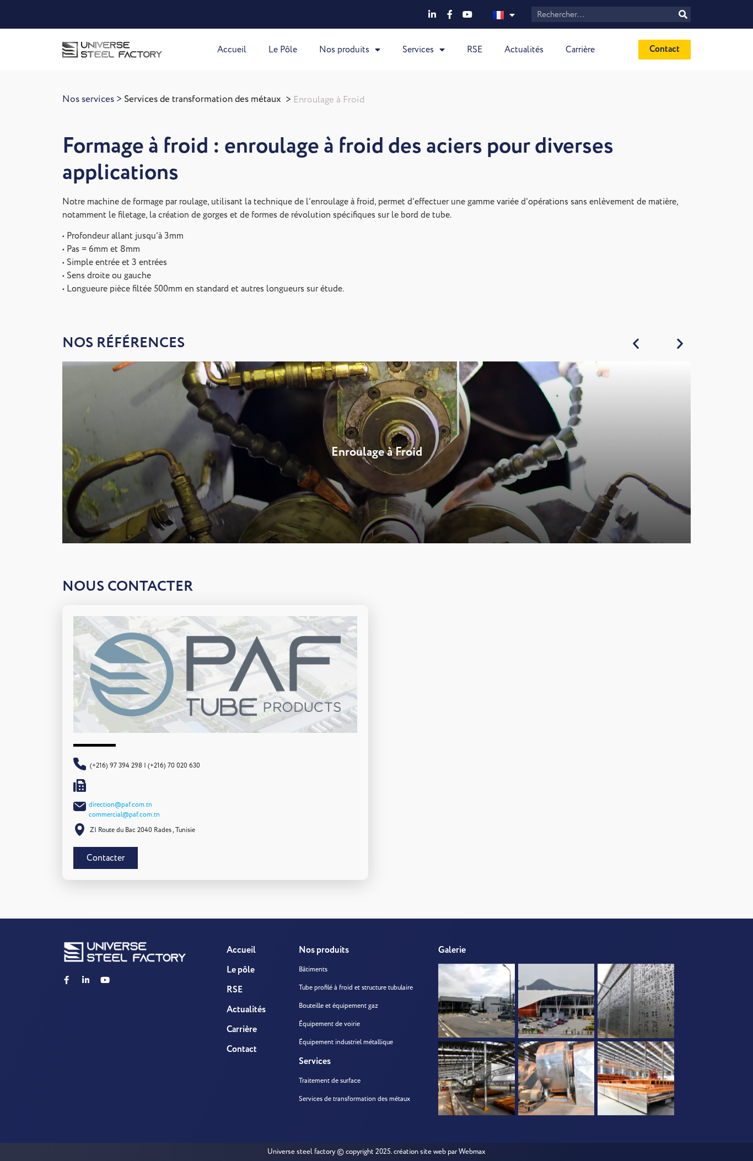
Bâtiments (313, 969)
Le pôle (241, 970)
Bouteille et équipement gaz (338, 1006)
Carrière (580, 50)
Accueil (231, 50)
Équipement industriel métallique (346, 1042)
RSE (474, 50)
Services (418, 50)
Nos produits (344, 50)
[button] (636, 343)
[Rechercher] (683, 14)
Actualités (524, 50)
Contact (242, 1049)
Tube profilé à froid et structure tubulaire (356, 987)
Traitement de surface (330, 1081)
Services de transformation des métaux (202, 99)
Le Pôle (282, 50)
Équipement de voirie (329, 1024)
